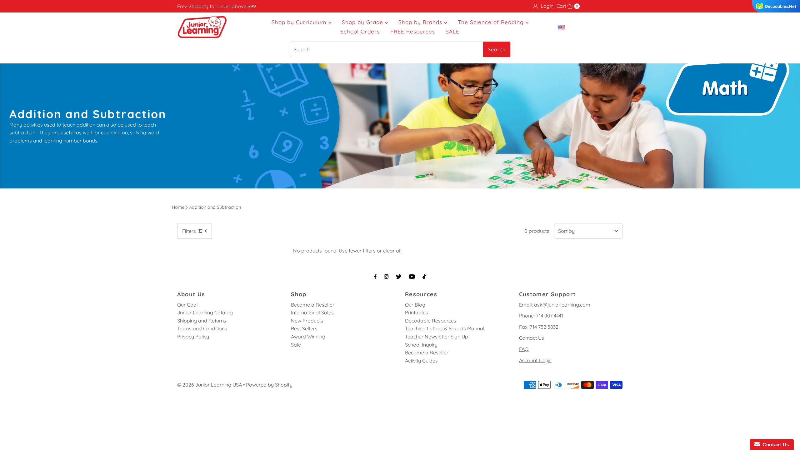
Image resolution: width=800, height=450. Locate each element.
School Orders (360, 31)
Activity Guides (421, 361)
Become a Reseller (312, 305)
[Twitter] (398, 276)
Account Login (535, 360)
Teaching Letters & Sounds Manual (444, 328)
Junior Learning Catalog (205, 312)
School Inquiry (421, 345)
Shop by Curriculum (300, 22)
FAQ (523, 349)
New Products (307, 321)
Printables (416, 312)
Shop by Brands (421, 22)
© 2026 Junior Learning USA (209, 385)
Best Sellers (304, 328)
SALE (452, 31)
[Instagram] (386, 276)
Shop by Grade (363, 22)
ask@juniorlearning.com (562, 305)
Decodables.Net (780, 6)
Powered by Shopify (269, 385)
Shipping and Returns (201, 321)
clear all (392, 251)
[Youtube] (412, 276)
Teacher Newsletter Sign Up (436, 336)
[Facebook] (375, 276)
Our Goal (187, 305)
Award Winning (308, 336)
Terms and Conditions (202, 328)
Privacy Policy (193, 336)
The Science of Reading (492, 22)
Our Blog (415, 305)
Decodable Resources (430, 321)
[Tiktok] (424, 276)
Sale (296, 345)
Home (178, 207)
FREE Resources (412, 31)
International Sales (312, 312)
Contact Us (531, 338)
